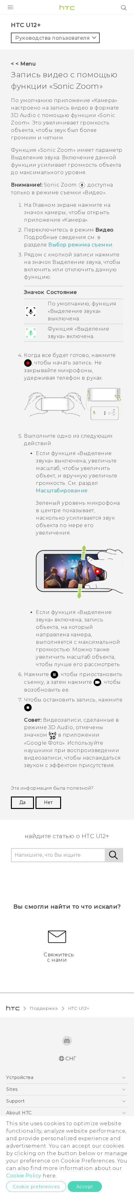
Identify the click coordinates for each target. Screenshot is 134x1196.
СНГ (70, 1059)
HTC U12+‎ (79, 1008)
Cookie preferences (36, 1186)
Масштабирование (62, 491)
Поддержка (44, 1008)
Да (22, 802)
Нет (48, 802)
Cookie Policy (23, 1176)
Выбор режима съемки (80, 245)
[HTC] (67, 7)
